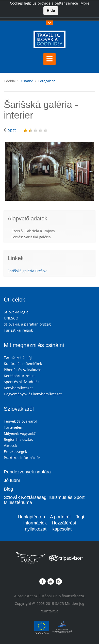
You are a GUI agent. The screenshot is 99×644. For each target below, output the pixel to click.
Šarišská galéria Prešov (27, 270)
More (84, 3)
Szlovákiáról (19, 409)
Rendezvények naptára (27, 471)
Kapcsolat (62, 529)
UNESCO (11, 318)
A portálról (60, 516)
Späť (12, 130)
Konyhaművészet (18, 387)
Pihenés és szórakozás (23, 369)
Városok (10, 445)
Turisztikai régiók (18, 330)
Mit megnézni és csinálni (34, 345)
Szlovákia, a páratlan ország (27, 324)
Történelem (13, 427)
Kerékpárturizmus (19, 375)
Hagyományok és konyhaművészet (33, 394)
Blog (8, 489)
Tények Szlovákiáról (20, 421)
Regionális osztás (18, 439)
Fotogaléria (46, 81)
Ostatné (27, 81)
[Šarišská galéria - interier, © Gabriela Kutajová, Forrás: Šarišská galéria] (49, 171)
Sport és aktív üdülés (21, 381)
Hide (51, 10)
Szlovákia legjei (16, 312)
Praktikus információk (22, 457)
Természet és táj (18, 357)
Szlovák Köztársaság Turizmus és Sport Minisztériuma (44, 500)
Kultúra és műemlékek (23, 363)
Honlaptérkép (31, 516)
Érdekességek (15, 451)
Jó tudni (12, 480)
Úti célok (14, 299)
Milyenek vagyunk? (20, 433)
